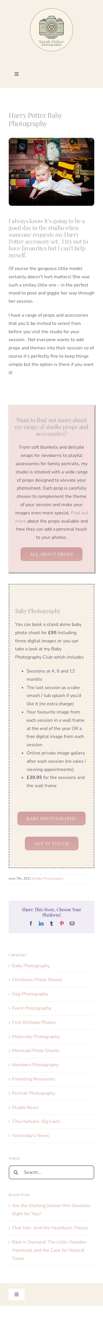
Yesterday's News (30, 1136)
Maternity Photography (36, 1037)
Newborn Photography (35, 1065)
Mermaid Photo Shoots (36, 1050)
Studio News (25, 1107)
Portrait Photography (33, 1093)
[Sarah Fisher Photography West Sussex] (51, 11)
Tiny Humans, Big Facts (36, 1121)
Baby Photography (49, 878)
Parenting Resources (33, 1079)
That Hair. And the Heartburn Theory (50, 1228)
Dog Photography (30, 994)
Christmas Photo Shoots (37, 980)
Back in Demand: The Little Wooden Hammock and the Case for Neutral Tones (49, 1250)
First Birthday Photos (34, 1022)
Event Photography (31, 1008)
